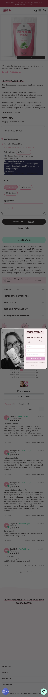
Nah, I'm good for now (35, 365)
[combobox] (35, 354)
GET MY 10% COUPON (35, 358)
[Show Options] (44, 354)
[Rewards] (5, 691)
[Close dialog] (45, 330)
